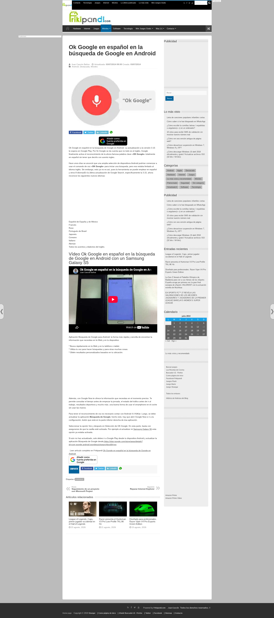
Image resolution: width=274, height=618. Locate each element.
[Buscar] (209, 3)
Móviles (115, 3)
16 (180, 330)
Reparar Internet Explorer (142, 488)
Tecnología (87, 3)
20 (204, 330)
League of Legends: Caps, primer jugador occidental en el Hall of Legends (82, 521)
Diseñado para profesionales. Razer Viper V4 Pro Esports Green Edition (143, 521)
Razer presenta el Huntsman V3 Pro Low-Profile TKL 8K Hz (112, 521)
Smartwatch (172, 187)
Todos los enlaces (173, 394)
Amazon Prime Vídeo (173, 498)
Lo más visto (144, 3)
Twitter (148, 613)
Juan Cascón (173, 608)
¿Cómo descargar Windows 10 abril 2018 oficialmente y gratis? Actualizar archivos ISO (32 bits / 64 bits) (186, 154)
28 (168, 338)
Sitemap (168, 613)
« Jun (167, 341)
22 (174, 334)
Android (75, 66)
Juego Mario (171, 384)
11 (192, 327)
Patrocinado (172, 183)
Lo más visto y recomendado (179, 179)
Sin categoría (198, 183)
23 (180, 334)
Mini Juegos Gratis (158, 3)
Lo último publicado (128, 3)
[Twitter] (189, 3)
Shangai (92, 613)
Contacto (76, 3)
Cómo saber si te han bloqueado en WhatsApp (186, 121)
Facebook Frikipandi (174, 378)
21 (168, 334)
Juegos (97, 3)
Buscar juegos (171, 367)
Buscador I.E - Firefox (174, 373)
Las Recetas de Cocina (175, 370)
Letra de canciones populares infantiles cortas (186, 117)
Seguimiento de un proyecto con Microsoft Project (85, 489)
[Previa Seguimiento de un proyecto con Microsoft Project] (1, 311)
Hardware (77, 29)
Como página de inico (174, 376)
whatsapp (111, 132)
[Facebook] (187, 3)
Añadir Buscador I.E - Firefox (130, 613)
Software (116, 29)
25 (192, 334)
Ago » (174, 341)
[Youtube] (192, 3)
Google (79, 479)
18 (192, 330)
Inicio (67, 28)
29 (174, 338)
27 (204, 334)
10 (186, 327)
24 (186, 334)
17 (186, 330)
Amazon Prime (171, 495)
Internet (106, 3)
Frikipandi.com (160, 608)
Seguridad (185, 183)
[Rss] (184, 3)
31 (186, 338)
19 (198, 330)
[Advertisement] (113, 200)
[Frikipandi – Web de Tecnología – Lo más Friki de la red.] (95, 17)
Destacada (85, 66)
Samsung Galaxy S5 (142, 429)
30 (180, 338)
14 (168, 330)
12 (198, 327)
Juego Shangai (172, 387)
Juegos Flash (171, 381)
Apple (179, 170)
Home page (67, 613)
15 (174, 330)
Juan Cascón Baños (80, 64)
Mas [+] (159, 29)
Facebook (158, 613)
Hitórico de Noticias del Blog (177, 398)
